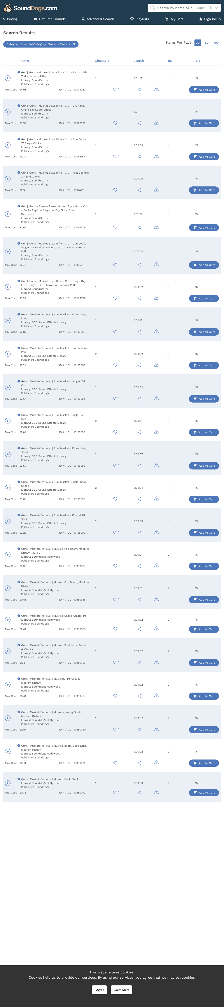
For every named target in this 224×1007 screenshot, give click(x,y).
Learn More (122, 990)
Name (24, 60)
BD (170, 60)
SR (198, 60)
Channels (102, 60)
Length (139, 60)
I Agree (99, 990)
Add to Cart (206, 89)
